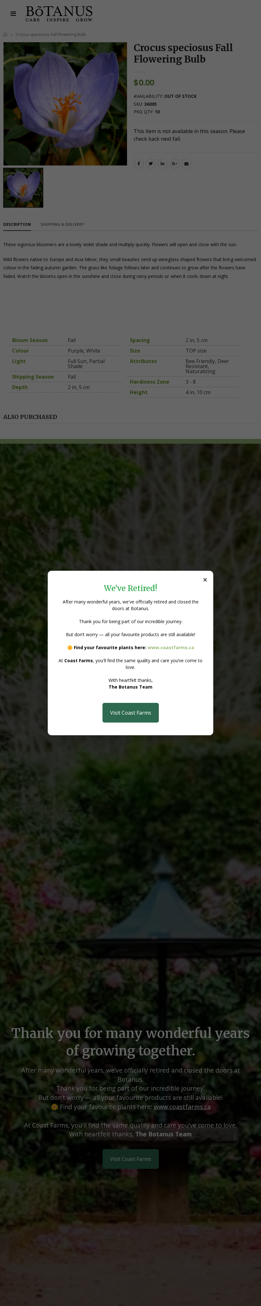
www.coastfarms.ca (171, 647)
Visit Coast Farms (130, 712)
